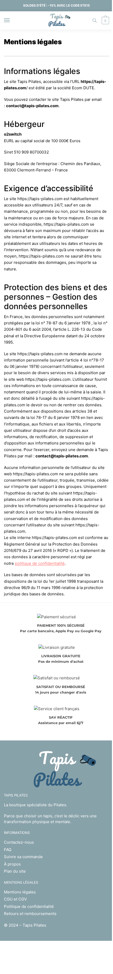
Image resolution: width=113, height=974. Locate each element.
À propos (12, 864)
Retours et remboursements (30, 913)
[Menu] (12, 20)
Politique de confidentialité (29, 906)
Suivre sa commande (23, 856)
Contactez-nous (19, 842)
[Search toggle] (94, 20)
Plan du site (15, 871)
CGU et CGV (15, 899)
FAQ (7, 849)
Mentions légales (20, 891)
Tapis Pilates (34, 925)
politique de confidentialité (40, 563)
